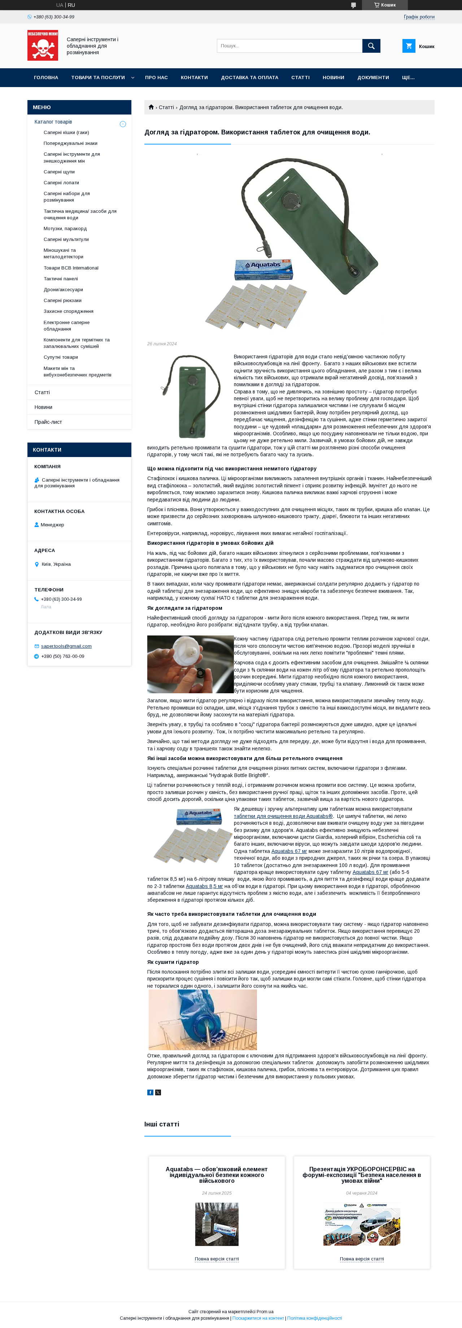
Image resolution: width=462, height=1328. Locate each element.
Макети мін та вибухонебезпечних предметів (78, 372)
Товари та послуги (98, 77)
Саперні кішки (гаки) (66, 132)
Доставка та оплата (249, 77)
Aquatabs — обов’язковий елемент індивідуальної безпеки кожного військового (217, 1175)
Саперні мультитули (66, 239)
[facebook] (150, 1093)
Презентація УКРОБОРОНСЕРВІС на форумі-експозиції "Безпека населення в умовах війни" (361, 1175)
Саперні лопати (61, 182)
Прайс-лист (48, 422)
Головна (46, 77)
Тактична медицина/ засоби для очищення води (80, 214)
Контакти (194, 77)
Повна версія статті (217, 1259)
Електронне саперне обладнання (67, 326)
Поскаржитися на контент (258, 1318)
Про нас (156, 77)
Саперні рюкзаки (63, 300)
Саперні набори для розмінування (67, 197)
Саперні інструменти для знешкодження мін (72, 157)
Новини (333, 77)
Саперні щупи (59, 171)
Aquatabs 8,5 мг (204, 886)
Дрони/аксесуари (63, 289)
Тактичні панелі (61, 278)
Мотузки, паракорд (65, 228)
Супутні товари (61, 357)
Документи (373, 77)
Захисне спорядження (68, 311)
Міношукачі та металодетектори (64, 253)
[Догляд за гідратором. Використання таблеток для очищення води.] (289, 244)
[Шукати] (371, 46)
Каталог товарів (53, 122)
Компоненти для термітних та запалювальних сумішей (77, 343)
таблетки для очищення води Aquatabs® (283, 816)
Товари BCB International (71, 268)
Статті (300, 77)
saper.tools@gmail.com (66, 646)
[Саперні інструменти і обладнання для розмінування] (42, 59)
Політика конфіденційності (314, 1318)
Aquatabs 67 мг (289, 851)
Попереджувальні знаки (70, 143)
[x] (158, 1093)
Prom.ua (265, 1311)
